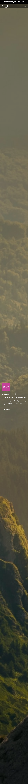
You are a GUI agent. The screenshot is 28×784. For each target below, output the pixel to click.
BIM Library (14, 2)
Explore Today (7, 397)
